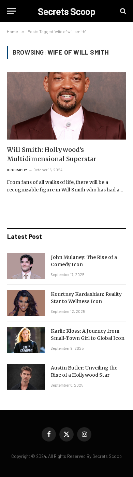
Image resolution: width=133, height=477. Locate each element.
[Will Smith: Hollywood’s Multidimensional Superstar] (66, 106)
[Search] (122, 11)
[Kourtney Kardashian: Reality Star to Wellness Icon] (26, 303)
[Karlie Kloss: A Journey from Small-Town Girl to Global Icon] (26, 340)
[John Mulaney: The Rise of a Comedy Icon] (26, 266)
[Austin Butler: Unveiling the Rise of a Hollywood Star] (26, 377)
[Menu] (11, 11)
